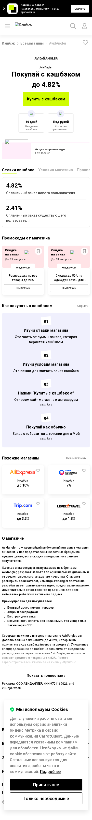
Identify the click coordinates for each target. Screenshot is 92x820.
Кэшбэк (8, 43)
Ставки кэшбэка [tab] (18, 170)
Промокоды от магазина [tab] (26, 238)
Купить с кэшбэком (46, 99)
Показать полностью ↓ (46, 676)
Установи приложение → (61, 128)
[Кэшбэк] (24, 26)
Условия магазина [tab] (55, 170)
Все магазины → (78, 458)
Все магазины (32, 43)
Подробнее (50, 771)
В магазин (23, 288)
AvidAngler (57, 43)
